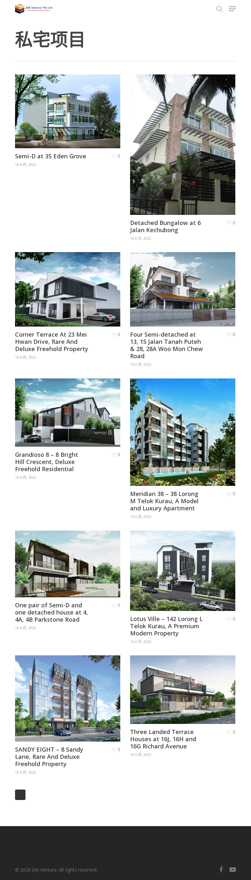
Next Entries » (20, 795)
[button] (232, 9)
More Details (69, 106)
